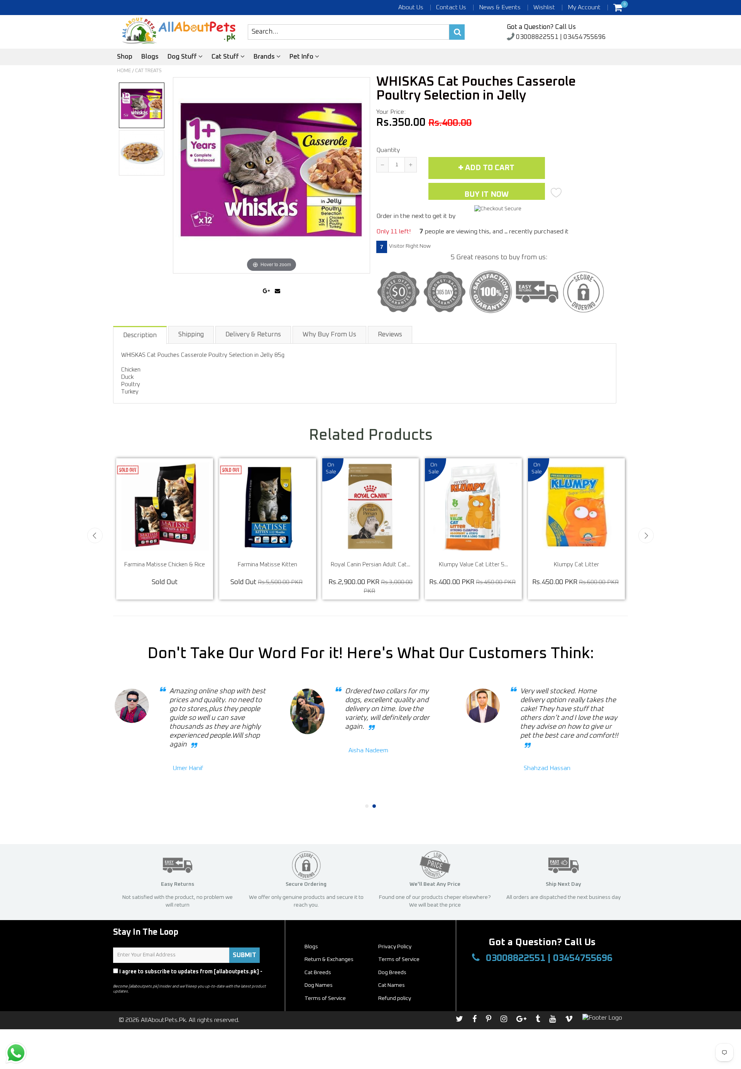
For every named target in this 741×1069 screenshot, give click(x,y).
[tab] (140, 334)
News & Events (500, 7)
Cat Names (391, 985)
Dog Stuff (182, 57)
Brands (265, 57)
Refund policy (394, 998)
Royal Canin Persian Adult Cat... (394, 564)
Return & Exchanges (329, 959)
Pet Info (302, 57)
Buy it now (486, 194)
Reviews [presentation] (390, 334)
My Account (584, 7)
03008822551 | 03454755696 (560, 37)
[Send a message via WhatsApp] (16, 1053)
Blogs (150, 57)
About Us (410, 7)
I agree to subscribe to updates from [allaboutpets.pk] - (187, 975)
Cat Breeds (318, 972)
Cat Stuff (225, 57)
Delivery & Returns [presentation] (253, 334)
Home (124, 70)
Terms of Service (399, 959)
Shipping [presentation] (191, 334)
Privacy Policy (132, 978)
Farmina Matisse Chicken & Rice (188, 564)
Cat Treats (148, 70)
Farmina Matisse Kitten (291, 564)
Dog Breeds (392, 972)
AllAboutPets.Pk (163, 1020)
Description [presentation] (140, 335)
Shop (124, 57)
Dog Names (319, 985)
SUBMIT (244, 955)
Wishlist (544, 7)
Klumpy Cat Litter (600, 564)
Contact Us (451, 7)
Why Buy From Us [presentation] (329, 334)
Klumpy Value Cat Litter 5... (496, 564)
